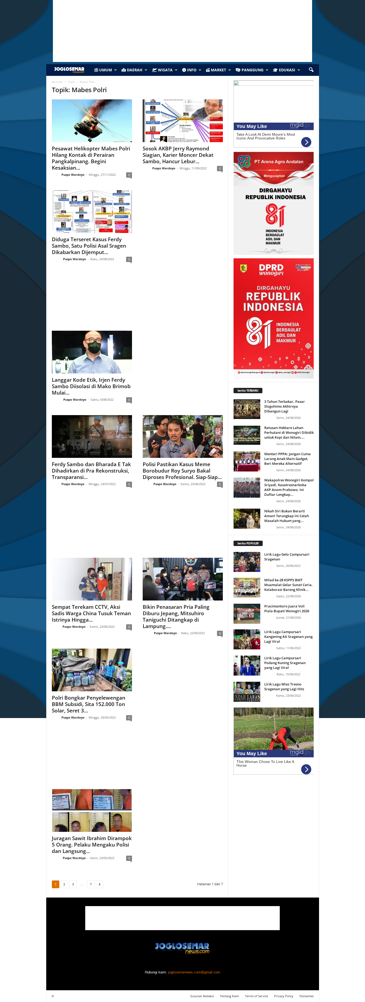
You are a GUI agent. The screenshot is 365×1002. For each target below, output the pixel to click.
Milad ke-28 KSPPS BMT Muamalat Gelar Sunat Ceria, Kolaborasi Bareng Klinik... (288, 585)
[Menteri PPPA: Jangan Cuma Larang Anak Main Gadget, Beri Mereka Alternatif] (247, 461)
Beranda (57, 82)
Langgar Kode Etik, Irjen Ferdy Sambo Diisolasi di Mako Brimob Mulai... (91, 386)
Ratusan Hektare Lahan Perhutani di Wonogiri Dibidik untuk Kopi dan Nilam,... (289, 432)
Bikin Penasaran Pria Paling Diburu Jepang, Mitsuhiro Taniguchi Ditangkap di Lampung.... (176, 616)
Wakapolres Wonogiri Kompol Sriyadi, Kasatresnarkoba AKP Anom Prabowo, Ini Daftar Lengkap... (289, 487)
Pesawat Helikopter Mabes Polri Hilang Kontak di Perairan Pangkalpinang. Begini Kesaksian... (91, 158)
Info (191, 69)
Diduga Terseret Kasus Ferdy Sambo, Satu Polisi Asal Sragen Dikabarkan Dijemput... (89, 246)
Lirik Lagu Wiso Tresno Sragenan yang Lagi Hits (284, 686)
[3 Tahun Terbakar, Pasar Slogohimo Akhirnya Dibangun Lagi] (247, 409)
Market (218, 69)
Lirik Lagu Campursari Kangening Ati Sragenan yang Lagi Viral (288, 636)
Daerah (134, 69)
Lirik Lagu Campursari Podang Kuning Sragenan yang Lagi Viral (285, 663)
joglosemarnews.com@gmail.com (194, 972)
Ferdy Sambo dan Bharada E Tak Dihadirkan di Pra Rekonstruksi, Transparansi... (91, 471)
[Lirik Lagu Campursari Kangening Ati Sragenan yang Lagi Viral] (247, 639)
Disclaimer (307, 996)
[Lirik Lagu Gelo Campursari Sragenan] (247, 562)
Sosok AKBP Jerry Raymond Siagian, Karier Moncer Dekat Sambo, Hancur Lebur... (178, 155)
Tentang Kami (229, 996)
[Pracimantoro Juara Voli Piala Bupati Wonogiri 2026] (247, 614)
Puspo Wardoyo (72, 175)
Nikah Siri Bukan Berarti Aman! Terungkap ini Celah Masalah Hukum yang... (286, 516)
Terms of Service (256, 996)
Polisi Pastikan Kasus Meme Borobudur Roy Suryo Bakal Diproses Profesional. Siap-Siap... (182, 471)
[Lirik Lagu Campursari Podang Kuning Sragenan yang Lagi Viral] (247, 666)
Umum (105, 69)
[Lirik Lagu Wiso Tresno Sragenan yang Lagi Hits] (247, 692)
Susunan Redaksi (202, 996)
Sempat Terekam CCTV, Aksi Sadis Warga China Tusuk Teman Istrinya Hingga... (91, 613)
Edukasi (286, 69)
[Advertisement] (137, 302)
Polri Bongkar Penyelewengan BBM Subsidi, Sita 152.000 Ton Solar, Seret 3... (88, 704)
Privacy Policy (283, 996)
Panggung (251, 69)
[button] (311, 70)
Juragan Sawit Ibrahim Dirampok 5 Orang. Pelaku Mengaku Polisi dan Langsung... (92, 845)
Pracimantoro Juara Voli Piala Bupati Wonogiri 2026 (286, 608)
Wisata (165, 69)
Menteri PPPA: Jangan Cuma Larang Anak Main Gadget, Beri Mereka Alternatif (287, 458)
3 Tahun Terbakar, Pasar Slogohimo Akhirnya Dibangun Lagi (284, 406)
